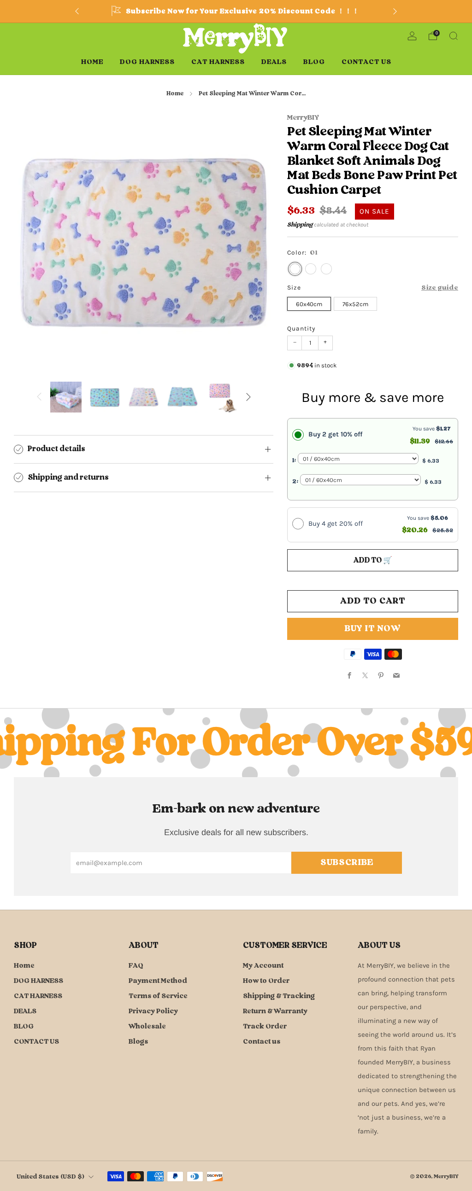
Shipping (300, 225)
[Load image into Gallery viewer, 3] (144, 397)
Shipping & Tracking (279, 996)
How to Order (266, 980)
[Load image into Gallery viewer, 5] (222, 397)
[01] (295, 269)
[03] (326, 269)
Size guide (439, 288)
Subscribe (346, 862)
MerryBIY (303, 117)
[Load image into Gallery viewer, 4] (182, 397)
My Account (263, 965)
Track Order (265, 1026)
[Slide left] (39, 397)
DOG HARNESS (147, 61)
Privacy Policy (153, 1011)
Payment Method (158, 980)
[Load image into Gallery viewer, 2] (105, 397)
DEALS (274, 61)
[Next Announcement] (395, 11)
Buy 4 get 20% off (335, 523)
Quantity (301, 328)
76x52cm (355, 304)
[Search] (453, 36)
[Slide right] (248, 397)
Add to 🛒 (373, 560)
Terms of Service (158, 996)
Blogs (138, 1041)
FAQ (136, 965)
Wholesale (147, 1026)
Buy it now (373, 628)
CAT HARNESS (218, 61)
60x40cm (309, 304)
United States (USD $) (50, 1177)
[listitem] (236, 11)
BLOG (314, 61)
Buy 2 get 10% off (335, 434)
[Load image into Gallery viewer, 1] (66, 397)
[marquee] (236, 743)
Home (92, 61)
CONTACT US (366, 61)
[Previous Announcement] (77, 11)
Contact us (261, 1041)
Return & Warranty (275, 1011)
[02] (311, 269)
